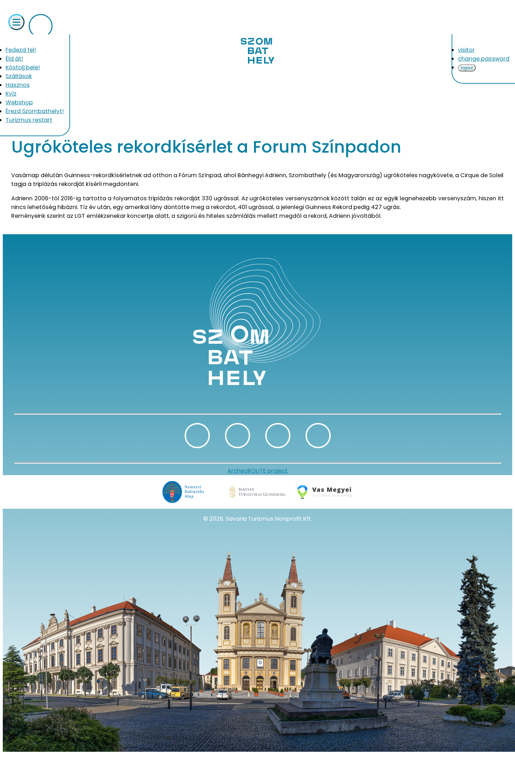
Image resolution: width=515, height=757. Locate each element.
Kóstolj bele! (23, 67)
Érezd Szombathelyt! (35, 111)
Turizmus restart (29, 120)
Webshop (19, 102)
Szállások (19, 76)
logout (467, 67)
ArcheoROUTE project (257, 471)
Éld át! (14, 59)
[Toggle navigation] (16, 22)
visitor (466, 50)
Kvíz (11, 94)
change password (483, 59)
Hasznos (18, 85)
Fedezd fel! (21, 50)
